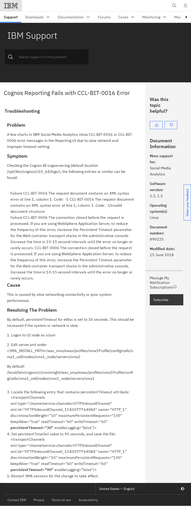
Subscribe (160, 300)
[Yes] (156, 125)
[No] (170, 125)
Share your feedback (187, 202)
